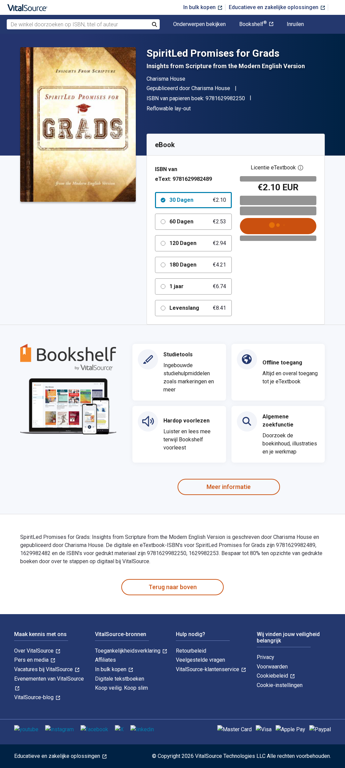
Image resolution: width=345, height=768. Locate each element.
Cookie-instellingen (280, 685)
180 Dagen (197, 265)
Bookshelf (253, 24)
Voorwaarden (272, 666)
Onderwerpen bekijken (199, 24)
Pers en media (32, 660)
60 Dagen (197, 221)
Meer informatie (229, 486)
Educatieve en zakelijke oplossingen (274, 7)
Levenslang (197, 308)
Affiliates (105, 660)
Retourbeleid (191, 651)
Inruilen (295, 24)
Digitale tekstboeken (119, 679)
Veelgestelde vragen (200, 660)
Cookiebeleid (273, 676)
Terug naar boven (173, 587)
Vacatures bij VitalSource (44, 669)
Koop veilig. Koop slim (121, 688)
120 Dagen (197, 243)
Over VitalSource (34, 651)
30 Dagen (197, 200)
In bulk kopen (200, 7)
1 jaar (197, 286)
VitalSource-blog (34, 697)
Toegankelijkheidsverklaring (128, 651)
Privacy (265, 657)
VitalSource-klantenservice (208, 669)
